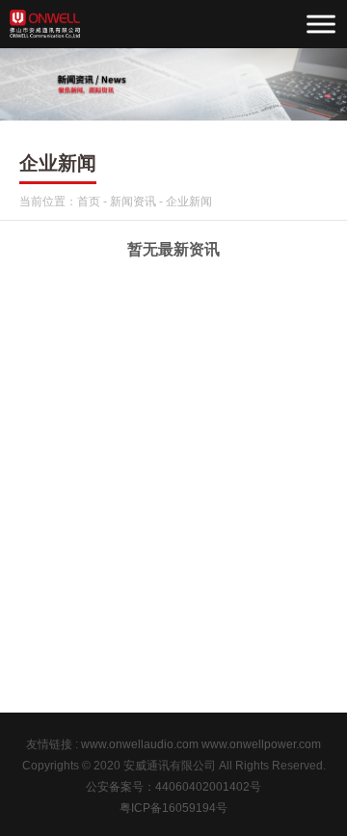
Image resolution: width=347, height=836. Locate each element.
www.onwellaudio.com (140, 744)
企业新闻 (189, 201)
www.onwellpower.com (261, 744)
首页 (88, 201)
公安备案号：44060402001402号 (173, 787)
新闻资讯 (133, 201)
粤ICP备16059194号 (173, 808)
